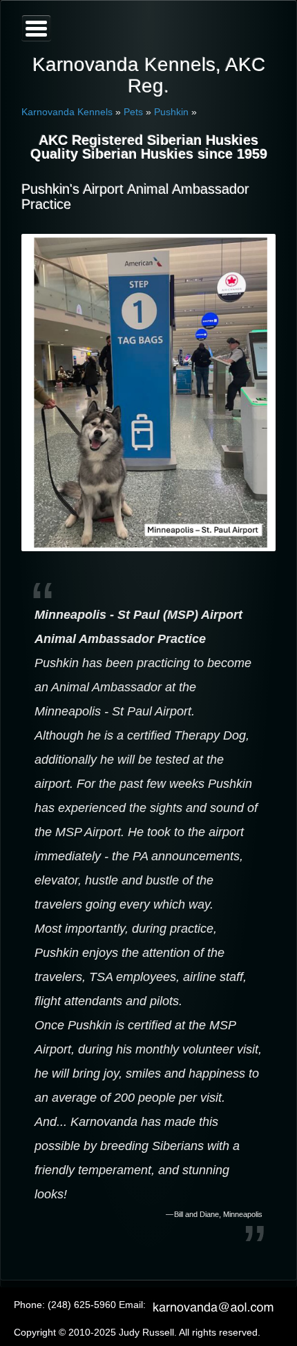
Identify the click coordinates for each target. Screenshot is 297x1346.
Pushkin (171, 111)
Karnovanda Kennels (67, 111)
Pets (133, 111)
